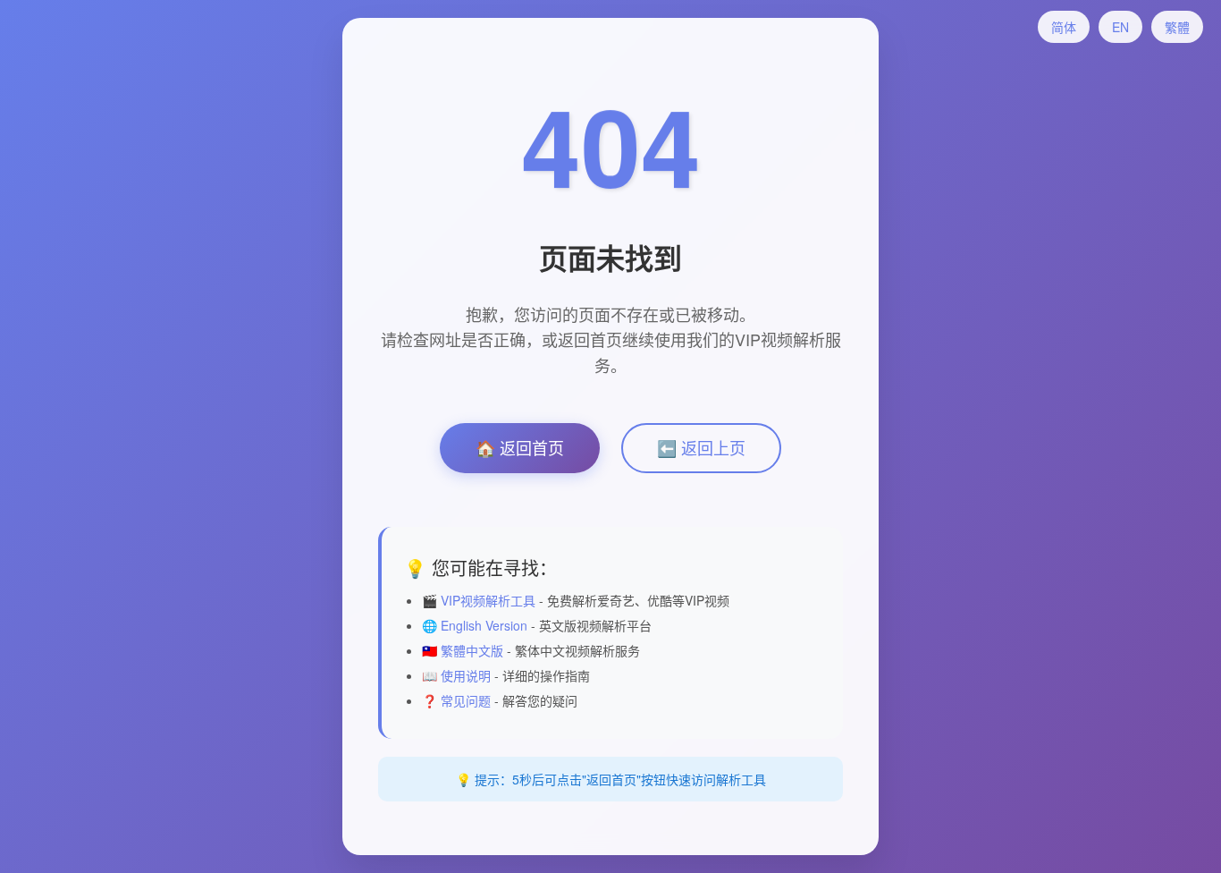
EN (1120, 27)
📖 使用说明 (456, 675)
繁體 (1177, 27)
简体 (1063, 27)
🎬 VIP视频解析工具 (478, 600)
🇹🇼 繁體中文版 (462, 650)
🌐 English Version (474, 625)
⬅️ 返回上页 (701, 447)
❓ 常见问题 (456, 700)
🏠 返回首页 (520, 447)
